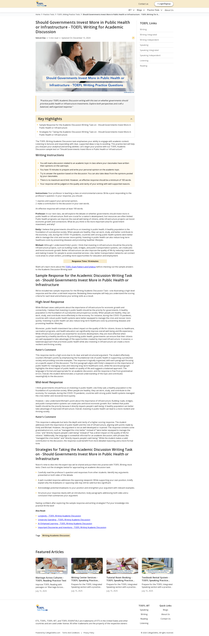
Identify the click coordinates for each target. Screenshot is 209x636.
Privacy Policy (88, 633)
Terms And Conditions (71, 633)
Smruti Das (41, 38)
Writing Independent (149, 39)
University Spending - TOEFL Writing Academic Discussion (64, 519)
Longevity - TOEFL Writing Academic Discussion (59, 515)
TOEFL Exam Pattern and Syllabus (80, 266)
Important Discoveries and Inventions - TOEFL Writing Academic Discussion (72, 527)
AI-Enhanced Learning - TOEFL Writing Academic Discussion (65, 523)
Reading (143, 65)
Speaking (144, 45)
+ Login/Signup (163, 4)
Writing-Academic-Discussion (56, 535)
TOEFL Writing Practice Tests (68, 14)
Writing (143, 29)
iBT (129, 10)
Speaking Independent (150, 55)
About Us (169, 10)
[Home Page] (41, 5)
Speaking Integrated (149, 50)
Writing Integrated (148, 34)
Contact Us (166, 618)
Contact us (143, 4)
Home (38, 14)
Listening (144, 60)
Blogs (139, 10)
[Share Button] (133, 37)
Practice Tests (153, 10)
